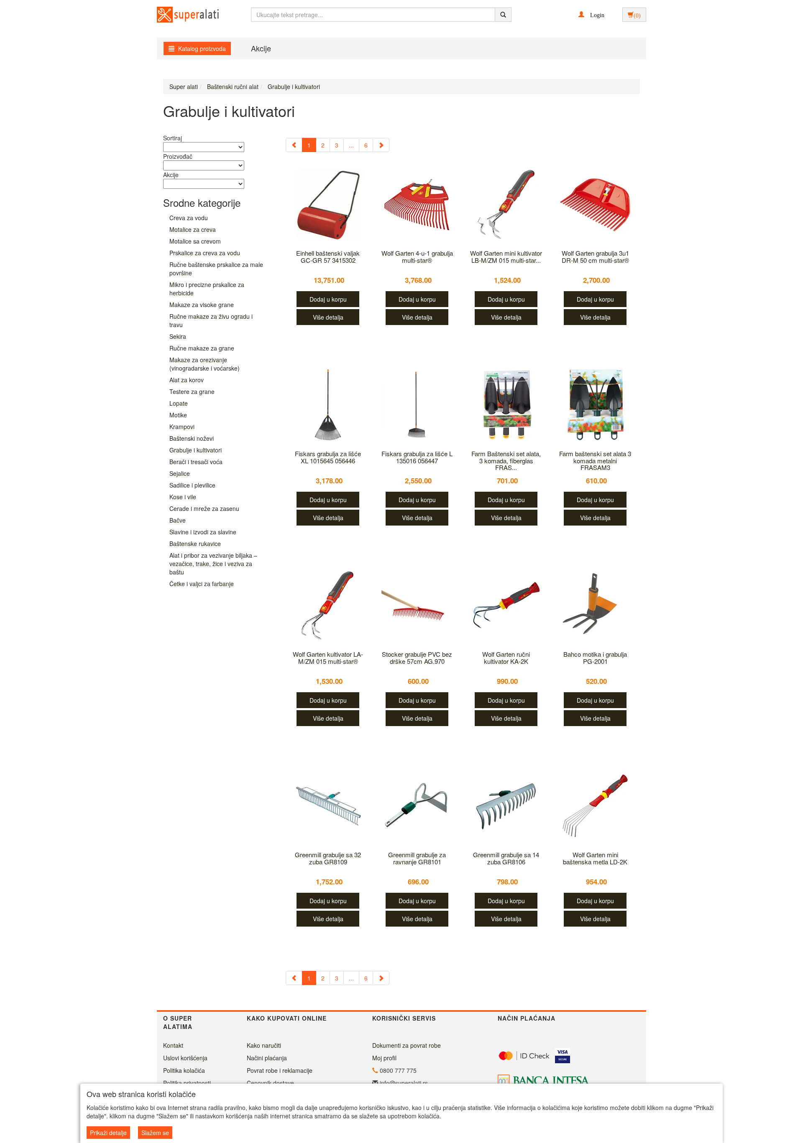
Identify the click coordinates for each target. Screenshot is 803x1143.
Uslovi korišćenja (185, 1058)
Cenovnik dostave (270, 1083)
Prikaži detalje (108, 1132)
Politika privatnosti (187, 1083)
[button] (591, 14)
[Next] (381, 145)
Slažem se (155, 1132)
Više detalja (328, 317)
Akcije (261, 48)
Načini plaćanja (267, 1058)
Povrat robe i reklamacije (279, 1070)
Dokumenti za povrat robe (406, 1045)
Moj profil (384, 1058)
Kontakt (173, 1045)
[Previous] (294, 145)
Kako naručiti (264, 1045)
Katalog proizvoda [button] (201, 48)
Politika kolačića (184, 1070)
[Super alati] (180, 14)
